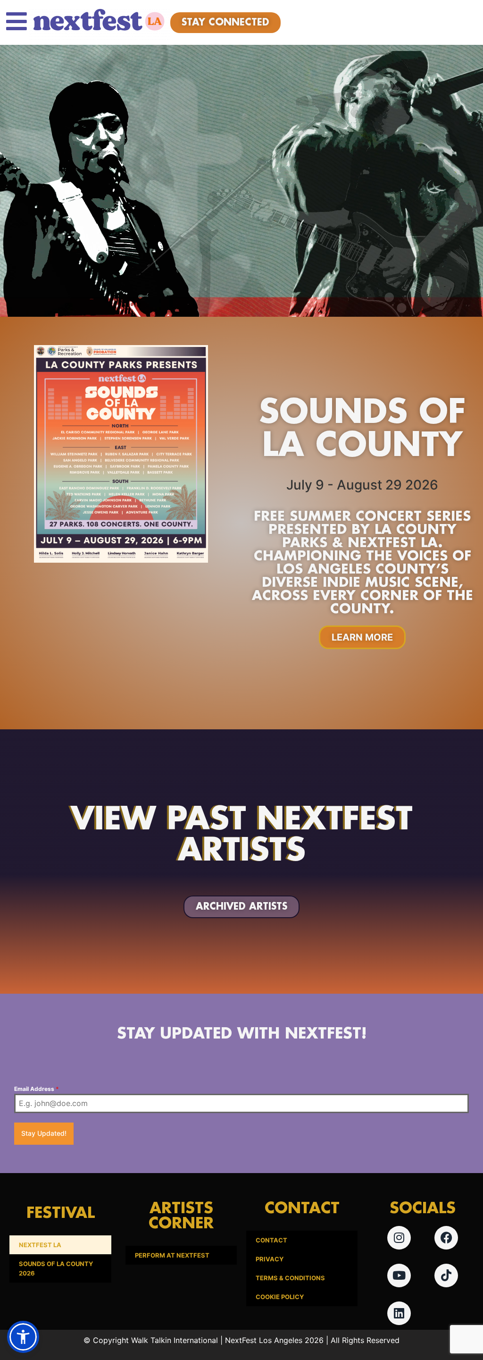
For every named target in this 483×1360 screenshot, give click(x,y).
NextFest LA (40, 1245)
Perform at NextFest (172, 1255)
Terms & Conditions (290, 1278)
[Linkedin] (399, 1313)
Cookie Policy (280, 1297)
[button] (23, 1337)
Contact (271, 1240)
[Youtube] (399, 1275)
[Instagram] (399, 1238)
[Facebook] (446, 1238)
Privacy (269, 1259)
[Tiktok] (446, 1275)
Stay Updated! (44, 1133)
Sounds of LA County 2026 (56, 1268)
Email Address (36, 1088)
